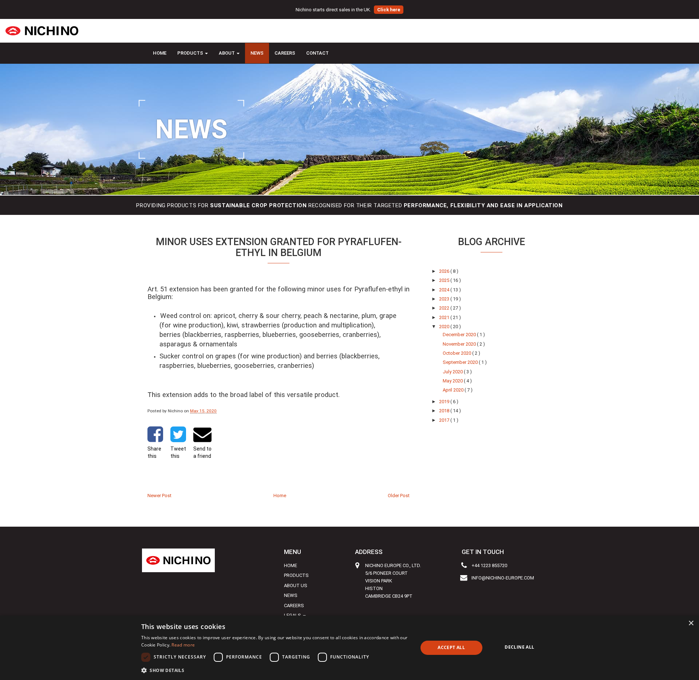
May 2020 (453, 381)
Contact (317, 53)
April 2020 (454, 390)
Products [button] (190, 53)
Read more (183, 645)
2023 (444, 299)
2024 (444, 289)
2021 (444, 317)
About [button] (227, 53)
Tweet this (178, 452)
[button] (275, 670)
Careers (285, 53)
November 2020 (460, 344)
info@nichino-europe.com (502, 578)
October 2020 (457, 353)
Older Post (399, 495)
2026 (444, 271)
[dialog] (349, 648)
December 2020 (460, 334)
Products (296, 575)
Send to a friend (202, 452)
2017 (444, 420)
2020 (444, 326)
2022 (444, 308)
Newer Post (159, 495)
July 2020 (453, 371)
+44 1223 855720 (489, 565)
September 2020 (461, 362)
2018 (444, 410)
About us (295, 585)
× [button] (691, 623)
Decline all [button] (519, 647)
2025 (444, 280)
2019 (444, 401)
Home (159, 53)
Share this (154, 452)
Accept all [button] (451, 647)
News (257, 53)
